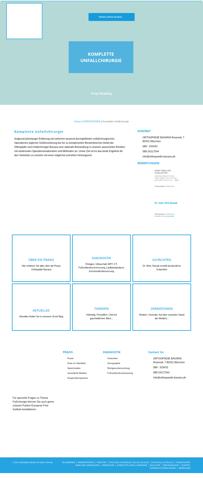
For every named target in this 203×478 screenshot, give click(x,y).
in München (164, 186)
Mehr (177, 180)
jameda (171, 216)
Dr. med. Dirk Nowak (166, 203)
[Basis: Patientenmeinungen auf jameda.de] (146, 210)
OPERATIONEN (91, 121)
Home (77, 121)
